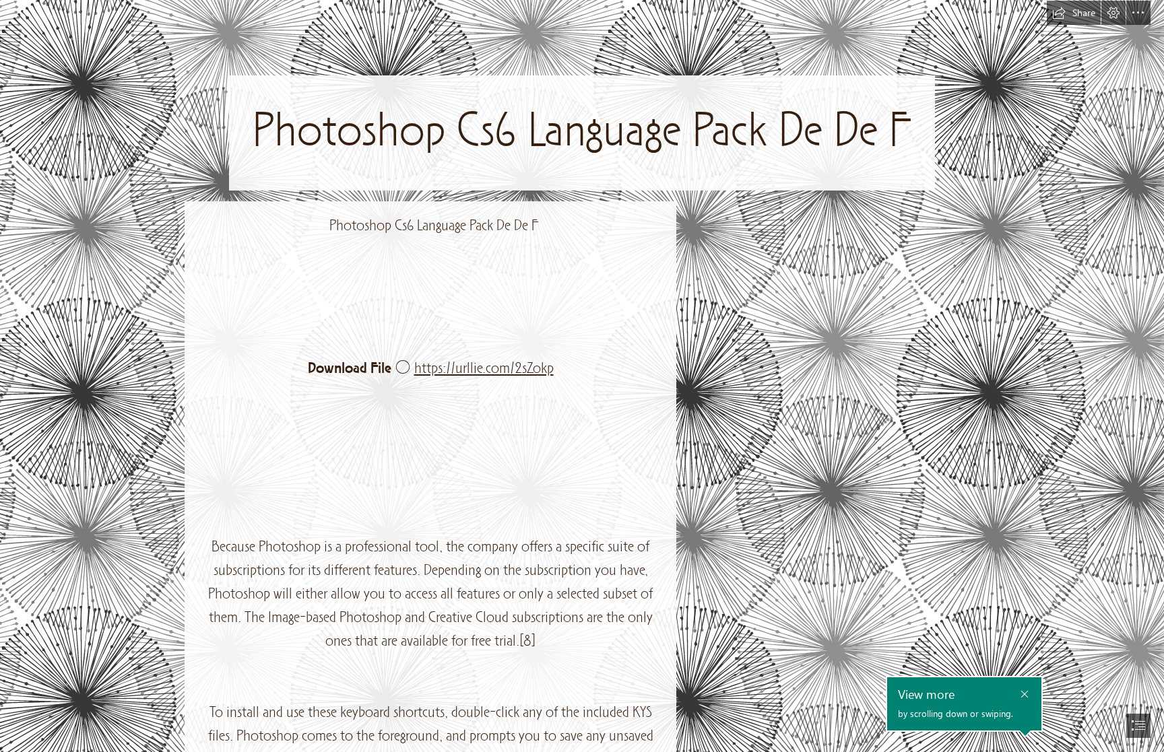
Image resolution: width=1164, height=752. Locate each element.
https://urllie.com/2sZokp (484, 369)
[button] (1074, 13)
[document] (582, 376)
